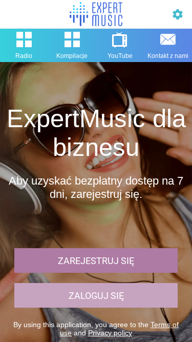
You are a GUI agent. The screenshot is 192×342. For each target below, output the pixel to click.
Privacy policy (110, 333)
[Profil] (177, 14)
